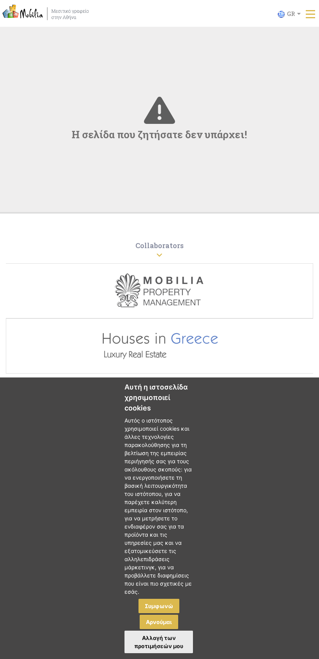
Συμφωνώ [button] (159, 606)
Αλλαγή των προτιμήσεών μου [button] (158, 642)
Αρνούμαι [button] (159, 622)
